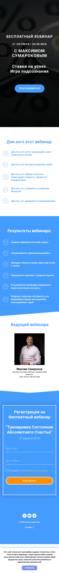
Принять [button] (29, 568)
